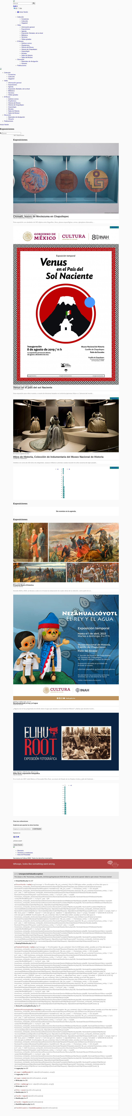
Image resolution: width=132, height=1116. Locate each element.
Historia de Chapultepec (29, 49)
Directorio (20, 850)
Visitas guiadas (26, 39)
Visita (19, 25)
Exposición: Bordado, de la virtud (32, 33)
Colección (20, 17)
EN (21, 8)
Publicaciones (21, 65)
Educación (20, 59)
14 (63, 495)
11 (63, 489)
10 (63, 487)
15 (63, 497)
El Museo (20, 41)
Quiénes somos (26, 43)
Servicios (24, 37)
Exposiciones (25, 29)
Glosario (24, 63)
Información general (28, 27)
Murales (24, 53)
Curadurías (25, 19)
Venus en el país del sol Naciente (32, 387)
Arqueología (25, 51)
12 (63, 491)
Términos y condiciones (25, 852)
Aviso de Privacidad (23, 854)
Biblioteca (24, 35)
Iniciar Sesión (23, 12)
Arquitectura (25, 45)
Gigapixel (24, 23)
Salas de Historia (26, 55)
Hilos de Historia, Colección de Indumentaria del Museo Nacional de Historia (58, 456)
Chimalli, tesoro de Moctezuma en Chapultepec (41, 216)
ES (16, 8)
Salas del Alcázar (27, 57)
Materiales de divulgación (29, 61)
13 (63, 493)
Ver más (114, 227)
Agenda (24, 31)
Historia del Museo (27, 47)
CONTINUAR (37, 829)
